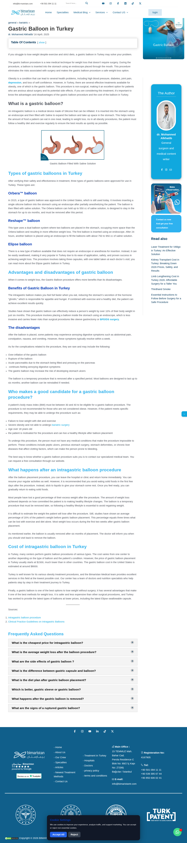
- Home (58, 747)
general (12, 22)
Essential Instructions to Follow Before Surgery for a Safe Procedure (166, 298)
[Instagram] (82, 731)
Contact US (119, 12)
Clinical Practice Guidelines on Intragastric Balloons (36, 621)
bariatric (23, 22)
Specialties (63, 12)
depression (14, 82)
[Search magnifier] (87, 3)
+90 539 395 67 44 (151, 773)
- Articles (58, 767)
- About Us (59, 752)
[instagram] (110, 3)
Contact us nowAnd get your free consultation (164, 223)
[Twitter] (140, 3)
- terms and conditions (95, 775)
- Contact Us (60, 781)
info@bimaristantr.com (124, 784)
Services (100, 12)
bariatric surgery (61, 425)
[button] (76, 6)
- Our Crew (60, 757)
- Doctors (88, 765)
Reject (74, 834)
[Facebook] (118, 3)
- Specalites (60, 762)
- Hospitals (88, 760)
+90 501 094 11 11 (151, 769)
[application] (89, 12)
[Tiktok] (133, 3)
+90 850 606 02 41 (151, 778)
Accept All (58, 834)
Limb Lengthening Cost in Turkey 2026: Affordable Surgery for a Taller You (165, 280)
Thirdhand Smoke (161, 289)
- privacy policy (91, 770)
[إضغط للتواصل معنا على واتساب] (177, 832)
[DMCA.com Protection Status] (11, 838)
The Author (166, 93)
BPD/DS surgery (109, 319)
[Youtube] (103, 3)
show (42, 42)
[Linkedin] (125, 3)
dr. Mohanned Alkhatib (20, 34)
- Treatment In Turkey (94, 755)
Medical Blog (81, 12)
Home (48, 12)
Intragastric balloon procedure (24, 617)
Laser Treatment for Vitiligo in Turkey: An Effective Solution (166, 250)
